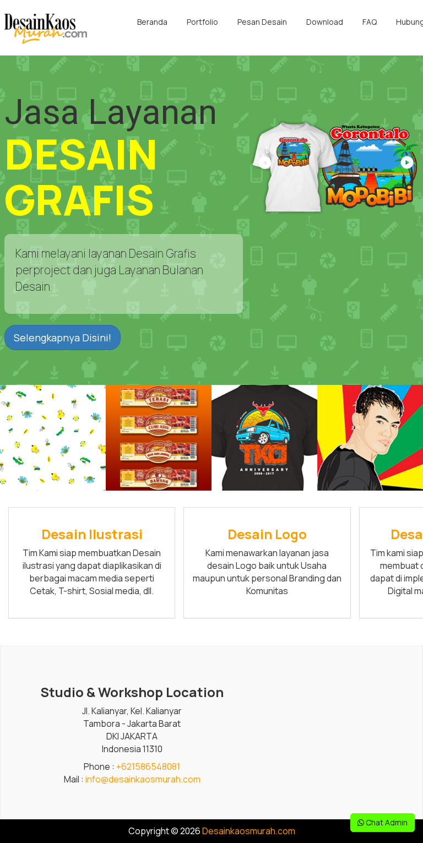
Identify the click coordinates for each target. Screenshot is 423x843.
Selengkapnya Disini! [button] (62, 337)
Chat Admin (386, 822)
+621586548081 (148, 766)
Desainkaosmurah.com (248, 831)
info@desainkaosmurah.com (142, 779)
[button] (406, 166)
